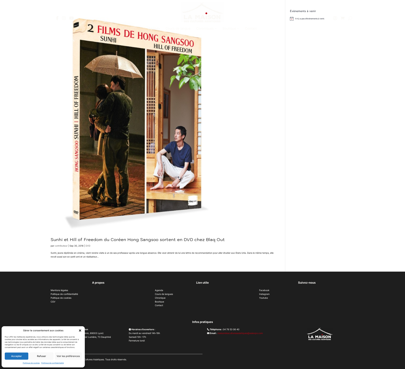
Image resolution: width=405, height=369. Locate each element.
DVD (88, 245)
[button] (80, 330)
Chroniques (205, 28)
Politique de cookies (31, 363)
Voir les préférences (68, 356)
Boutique (229, 28)
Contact (251, 28)
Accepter (16, 356)
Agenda (154, 28)
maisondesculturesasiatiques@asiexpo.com (240, 333)
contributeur (61, 245)
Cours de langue (177, 28)
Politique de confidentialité (52, 363)
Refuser (41, 356)
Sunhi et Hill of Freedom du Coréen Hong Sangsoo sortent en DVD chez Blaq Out (138, 239)
